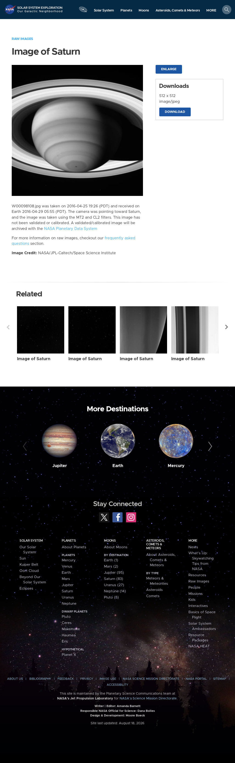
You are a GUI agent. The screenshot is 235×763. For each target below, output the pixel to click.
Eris (65, 641)
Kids (192, 599)
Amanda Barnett (128, 706)
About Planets (74, 547)
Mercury (176, 466)
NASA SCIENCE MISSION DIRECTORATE (151, 678)
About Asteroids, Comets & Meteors (161, 560)
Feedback (66, 678)
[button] (211, 11)
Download (175, 112)
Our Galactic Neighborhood (40, 12)
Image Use (108, 678)
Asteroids (154, 590)
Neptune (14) (115, 591)
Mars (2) (111, 566)
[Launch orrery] (83, 10)
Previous (8, 327)
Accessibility (117, 684)
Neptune (69, 603)
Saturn (67, 591)
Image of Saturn (33, 359)
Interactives (198, 606)
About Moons (115, 547)
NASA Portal (196, 678)
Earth (117, 466)
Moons (110, 540)
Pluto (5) (111, 597)
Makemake (71, 629)
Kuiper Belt (29, 564)
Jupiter (59, 466)
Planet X (69, 655)
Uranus (68, 597)
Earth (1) (111, 560)
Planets (69, 540)
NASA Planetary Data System (70, 229)
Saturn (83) (113, 579)
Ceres (67, 623)
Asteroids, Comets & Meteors (155, 544)
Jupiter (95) (114, 572)
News (193, 547)
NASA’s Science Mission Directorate (148, 698)
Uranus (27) (114, 585)
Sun (23, 558)
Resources (197, 575)
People (194, 587)
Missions (195, 594)
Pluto (66, 616)
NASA (10, 9)
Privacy (86, 678)
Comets (152, 596)
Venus (67, 566)
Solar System (31, 540)
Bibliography (40, 678)
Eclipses (26, 588)
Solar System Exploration (40, 6)
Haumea (69, 635)
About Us (15, 678)
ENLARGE (168, 69)
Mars (66, 579)
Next (227, 327)
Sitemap (219, 678)
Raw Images (22, 39)
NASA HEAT (199, 646)
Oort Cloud (29, 571)
